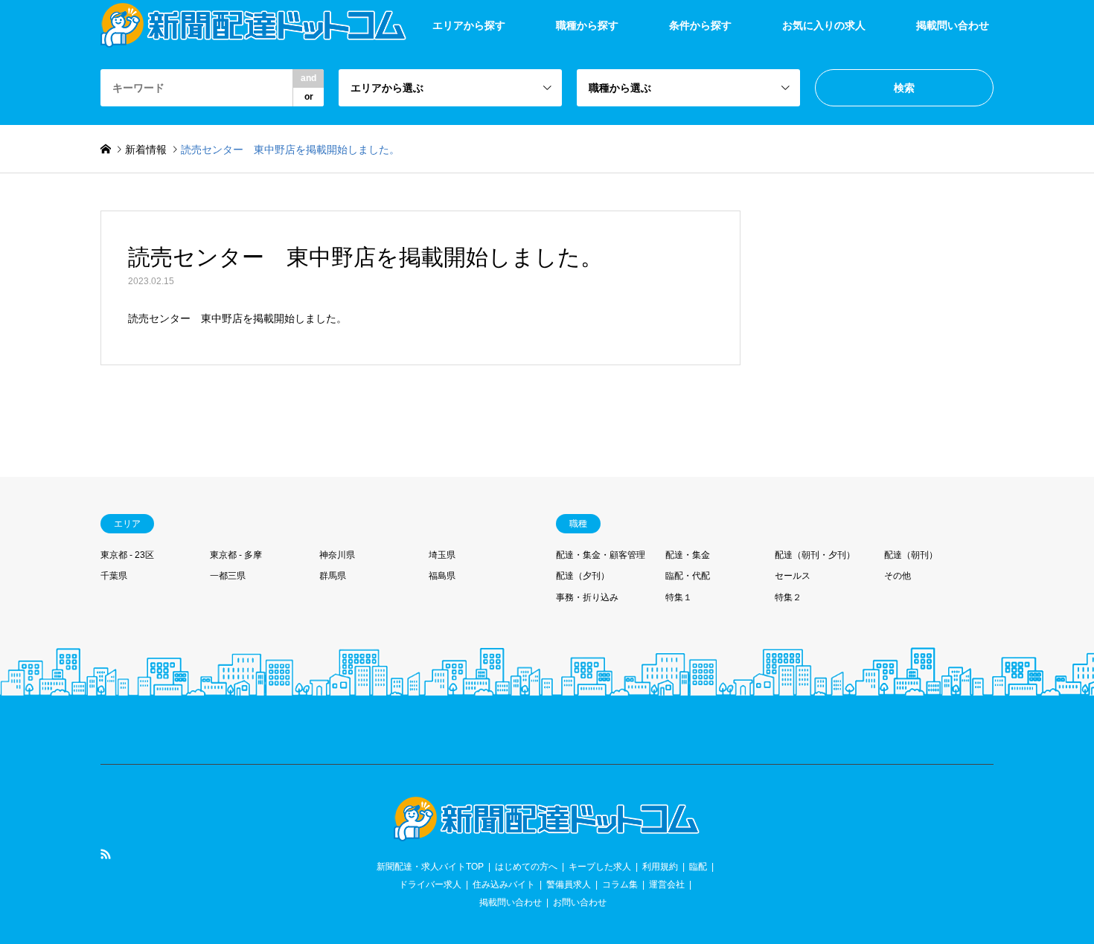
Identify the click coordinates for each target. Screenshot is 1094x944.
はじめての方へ (526, 866)
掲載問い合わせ (952, 25)
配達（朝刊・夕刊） (815, 555)
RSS (105, 854)
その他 (897, 576)
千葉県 (113, 576)
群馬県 (332, 576)
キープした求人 (600, 866)
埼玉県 (442, 555)
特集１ (678, 597)
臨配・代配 (687, 576)
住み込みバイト (504, 884)
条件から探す (700, 25)
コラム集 (620, 884)
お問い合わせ (580, 902)
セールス (792, 576)
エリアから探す (468, 25)
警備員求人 (568, 884)
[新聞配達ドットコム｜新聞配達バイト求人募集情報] (547, 832)
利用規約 (660, 866)
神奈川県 (337, 555)
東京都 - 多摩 (236, 555)
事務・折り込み (587, 597)
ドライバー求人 (430, 884)
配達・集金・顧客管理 (600, 555)
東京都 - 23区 (127, 555)
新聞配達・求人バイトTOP (430, 866)
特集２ (788, 597)
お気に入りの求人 (824, 25)
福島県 (442, 576)
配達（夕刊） (583, 576)
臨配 (698, 866)
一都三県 (228, 576)
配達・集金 (687, 555)
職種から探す (587, 25)
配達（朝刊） (911, 555)
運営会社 (667, 884)
